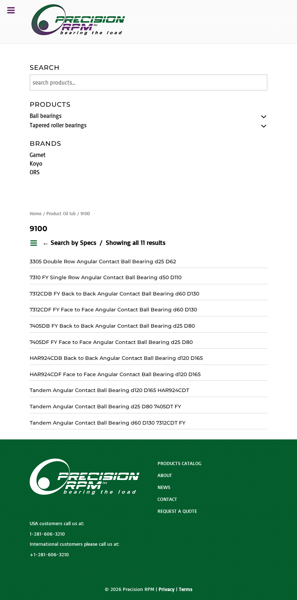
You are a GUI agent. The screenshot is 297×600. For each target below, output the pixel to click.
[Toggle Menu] (11, 10)
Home (36, 213)
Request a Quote (177, 511)
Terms (185, 589)
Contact (167, 499)
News (164, 487)
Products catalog (179, 463)
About (165, 475)
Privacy (167, 589)
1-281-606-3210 (47, 534)
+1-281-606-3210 (49, 554)
